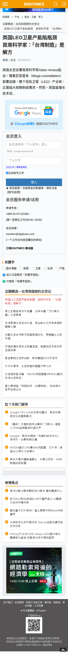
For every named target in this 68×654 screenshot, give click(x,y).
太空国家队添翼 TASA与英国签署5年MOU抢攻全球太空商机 (34, 376)
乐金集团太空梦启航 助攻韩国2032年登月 (31, 358)
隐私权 (56, 602)
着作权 (47, 602)
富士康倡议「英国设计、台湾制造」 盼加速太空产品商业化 (33, 387)
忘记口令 (10, 167)
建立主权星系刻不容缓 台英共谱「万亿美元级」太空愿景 (32, 313)
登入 (34, 182)
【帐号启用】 (14, 192)
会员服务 (19, 602)
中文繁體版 (28, 610)
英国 (26, 268)
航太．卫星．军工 (34, 17)
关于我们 (8, 602)
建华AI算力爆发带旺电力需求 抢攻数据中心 (36, 491)
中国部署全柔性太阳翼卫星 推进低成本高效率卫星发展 (33, 348)
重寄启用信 (21, 167)
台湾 (50, 268)
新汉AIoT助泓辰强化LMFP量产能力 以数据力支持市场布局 (36, 500)
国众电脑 (11, 268)
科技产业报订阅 (34, 602)
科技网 (5, 17)
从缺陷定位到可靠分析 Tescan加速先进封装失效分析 (36, 524)
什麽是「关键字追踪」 (19, 281)
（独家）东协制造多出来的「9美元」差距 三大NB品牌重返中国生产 (36, 426)
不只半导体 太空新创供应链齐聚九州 (28, 366)
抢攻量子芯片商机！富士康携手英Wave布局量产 (36, 512)
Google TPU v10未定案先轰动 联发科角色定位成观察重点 (35, 414)
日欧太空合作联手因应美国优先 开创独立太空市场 (33, 336)
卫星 (38, 268)
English (42, 610)
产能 (62, 268)
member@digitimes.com (20, 234)
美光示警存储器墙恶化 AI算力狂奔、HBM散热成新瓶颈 (36, 461)
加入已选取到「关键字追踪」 (23, 274)
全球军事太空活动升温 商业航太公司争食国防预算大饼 (33, 324)
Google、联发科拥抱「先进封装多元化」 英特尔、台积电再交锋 (36, 437)
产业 (17, 17)
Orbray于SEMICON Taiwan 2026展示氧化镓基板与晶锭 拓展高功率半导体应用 (35, 536)
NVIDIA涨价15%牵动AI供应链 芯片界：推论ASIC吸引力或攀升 (36, 449)
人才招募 (38, 605)
